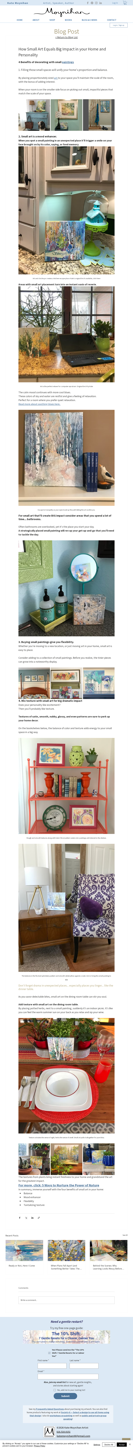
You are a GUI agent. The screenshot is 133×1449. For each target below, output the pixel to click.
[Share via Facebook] (19, 1218)
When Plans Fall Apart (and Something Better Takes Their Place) (66, 1267)
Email (41, 1371)
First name (43, 1360)
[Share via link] (39, 1218)
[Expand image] (34, 115)
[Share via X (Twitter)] (26, 1218)
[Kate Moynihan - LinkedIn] (100, 3)
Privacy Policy (39, 1445)
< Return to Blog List (66, 37)
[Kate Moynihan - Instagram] (96, 3)
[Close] (129, 1444)
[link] (125, 3)
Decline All (108, 1444)
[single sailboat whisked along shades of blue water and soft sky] (24, 1250)
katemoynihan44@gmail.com (73, 1436)
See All (125, 1235)
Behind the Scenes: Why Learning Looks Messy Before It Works (108, 1267)
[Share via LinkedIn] (32, 1218)
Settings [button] (97, 1444)
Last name (75, 1360)
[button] (36, 20)
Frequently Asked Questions (50, 1409)
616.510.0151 (63, 1431)
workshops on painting (61, 1415)
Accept (122, 1444)
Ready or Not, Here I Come (22, 1265)
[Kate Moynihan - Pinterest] (92, 3)
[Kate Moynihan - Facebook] (87, 3)
